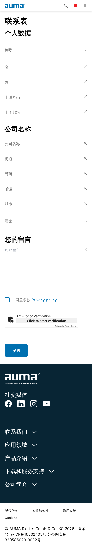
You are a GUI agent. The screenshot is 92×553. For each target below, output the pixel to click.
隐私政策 (69, 511)
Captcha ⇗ (66, 326)
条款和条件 (40, 511)
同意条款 (36, 299)
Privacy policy (44, 299)
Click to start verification (46, 321)
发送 (16, 350)
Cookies (11, 518)
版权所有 (11, 511)
